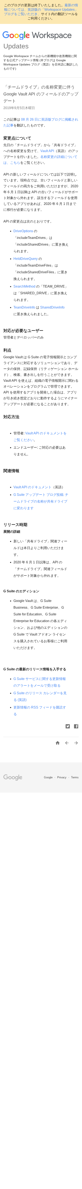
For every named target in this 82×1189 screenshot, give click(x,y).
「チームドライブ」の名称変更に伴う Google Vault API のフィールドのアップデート (40, 94)
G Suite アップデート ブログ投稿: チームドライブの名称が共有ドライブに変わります (40, 501)
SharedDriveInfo (52, 307)
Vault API (47, 151)
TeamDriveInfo (24, 307)
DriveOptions (23, 231)
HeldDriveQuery (25, 258)
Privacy (62, 777)
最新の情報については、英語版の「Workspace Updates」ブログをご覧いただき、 (41, 9)
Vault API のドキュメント (32, 487)
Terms (75, 777)
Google (48, 777)
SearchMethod (24, 286)
